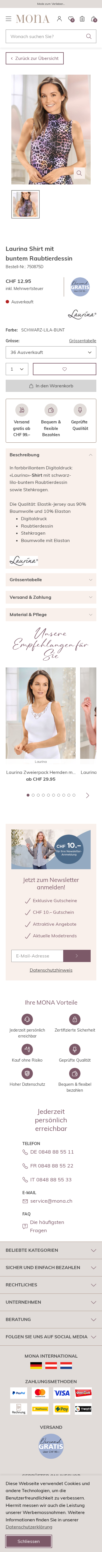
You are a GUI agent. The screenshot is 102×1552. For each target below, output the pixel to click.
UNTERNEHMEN (23, 1302)
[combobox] (51, 36)
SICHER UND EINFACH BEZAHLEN (43, 1267)
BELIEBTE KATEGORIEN (32, 1250)
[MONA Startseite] (33, 18)
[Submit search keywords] (89, 36)
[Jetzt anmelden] (77, 956)
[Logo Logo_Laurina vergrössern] (82, 315)
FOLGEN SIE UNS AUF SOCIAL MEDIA (47, 1336)
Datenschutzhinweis (51, 970)
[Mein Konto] (59, 19)
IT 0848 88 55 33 (51, 1179)
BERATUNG (18, 1319)
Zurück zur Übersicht (37, 58)
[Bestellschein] (82, 19)
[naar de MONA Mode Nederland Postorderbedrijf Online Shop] (66, 1365)
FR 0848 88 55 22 (51, 1165)
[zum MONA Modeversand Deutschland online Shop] (36, 1365)
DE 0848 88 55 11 (52, 1151)
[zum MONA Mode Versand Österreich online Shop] (51, 1365)
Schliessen (29, 1541)
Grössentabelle (82, 340)
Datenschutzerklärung (29, 1527)
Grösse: (13, 340)
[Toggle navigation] (8, 19)
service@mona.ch (51, 1201)
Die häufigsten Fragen (47, 1226)
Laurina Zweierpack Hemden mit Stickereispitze (40, 772)
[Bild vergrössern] (79, 173)
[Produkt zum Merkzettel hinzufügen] (64, 369)
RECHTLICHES (21, 1285)
